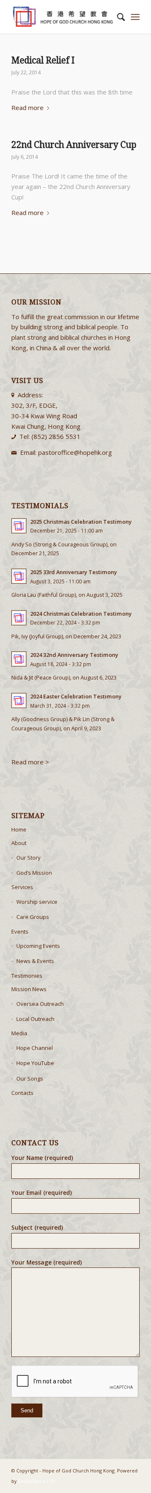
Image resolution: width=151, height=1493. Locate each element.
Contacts (22, 1093)
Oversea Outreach (40, 1004)
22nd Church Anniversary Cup (73, 144)
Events (20, 931)
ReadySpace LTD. (37, 1481)
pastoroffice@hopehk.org (75, 452)
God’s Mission (34, 872)
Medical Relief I (43, 60)
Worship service (36, 901)
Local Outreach (35, 1019)
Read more (27, 107)
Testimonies (26, 975)
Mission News (29, 989)
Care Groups (32, 917)
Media (19, 1033)
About (18, 843)
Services (22, 887)
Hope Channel (34, 1048)
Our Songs (29, 1078)
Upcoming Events (38, 946)
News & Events (35, 961)
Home (18, 829)
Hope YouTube (35, 1063)
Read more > (31, 762)
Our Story (28, 857)
